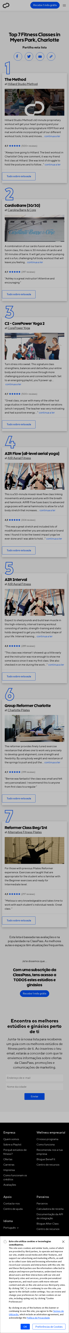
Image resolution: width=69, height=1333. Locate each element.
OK (25, 1326)
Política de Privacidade (38, 1317)
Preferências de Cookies (49, 1326)
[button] (63, 1241)
